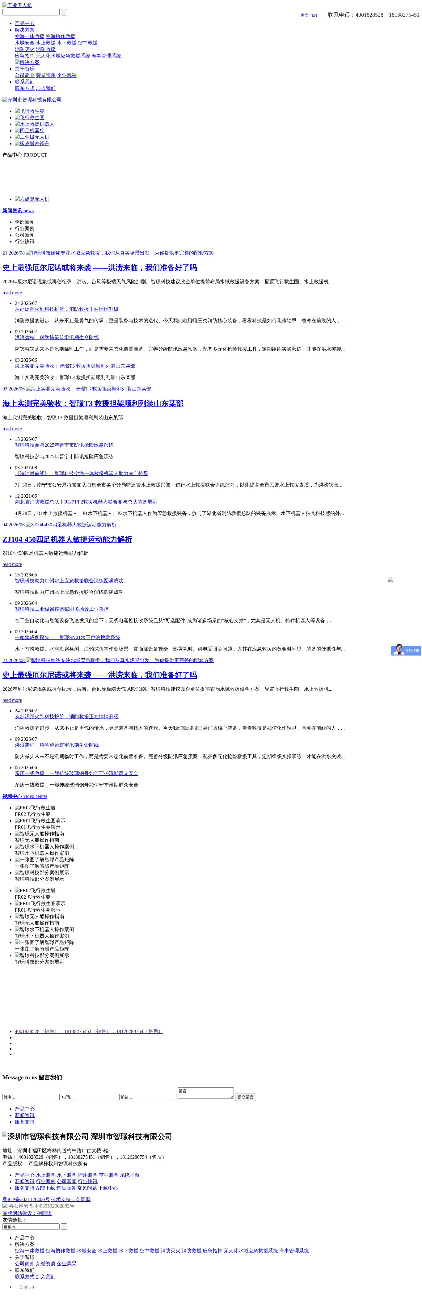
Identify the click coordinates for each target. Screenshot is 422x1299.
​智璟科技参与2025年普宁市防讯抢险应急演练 (64, 445)
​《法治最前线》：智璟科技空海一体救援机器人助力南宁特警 (81, 473)
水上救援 (46, 42)
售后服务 (66, 1188)
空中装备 (109, 1175)
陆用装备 (88, 1175)
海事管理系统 (106, 55)
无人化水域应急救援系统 (63, 55)
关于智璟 (25, 68)
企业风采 (67, 75)
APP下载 (45, 1188)
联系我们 (25, 81)
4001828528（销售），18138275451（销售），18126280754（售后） (89, 1031)
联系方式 (25, 88)
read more (12, 292)
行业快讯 (88, 1181)
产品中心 (25, 23)
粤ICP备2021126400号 (26, 1199)
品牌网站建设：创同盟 (27, 1213)
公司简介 (25, 75)
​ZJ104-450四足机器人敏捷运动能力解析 (67, 539)
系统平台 (130, 1175)
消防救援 (46, 49)
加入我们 (46, 88)
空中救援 (88, 42)
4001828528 (369, 15)
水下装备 (67, 1175)
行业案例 (46, 1181)
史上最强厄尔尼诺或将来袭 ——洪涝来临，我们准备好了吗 (99, 268)
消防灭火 (25, 49)
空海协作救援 (60, 36)
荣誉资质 (46, 75)
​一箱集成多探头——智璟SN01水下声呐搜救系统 (67, 637)
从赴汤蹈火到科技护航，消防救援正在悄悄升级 (67, 309)
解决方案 (25, 29)
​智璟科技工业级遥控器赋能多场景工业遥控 (62, 609)
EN (314, 15)
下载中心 (108, 1188)
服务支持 (25, 1121)
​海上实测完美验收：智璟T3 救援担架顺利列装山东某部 (75, 366)
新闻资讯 (25, 1115)
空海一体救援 (29, 36)
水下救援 (67, 42)
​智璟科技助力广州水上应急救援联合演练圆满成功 (69, 580)
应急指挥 (25, 55)
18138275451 (404, 15)
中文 (305, 15)
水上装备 (46, 1175)
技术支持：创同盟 (71, 1199)
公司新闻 (67, 1181)
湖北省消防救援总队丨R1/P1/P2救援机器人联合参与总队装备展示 (86, 501)
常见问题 (87, 1188)
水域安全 (25, 42)
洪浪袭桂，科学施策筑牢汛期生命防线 (57, 337)
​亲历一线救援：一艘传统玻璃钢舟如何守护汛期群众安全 (76, 773)
